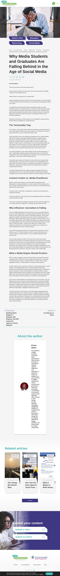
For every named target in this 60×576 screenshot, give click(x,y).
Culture (25, 50)
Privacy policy (36, 564)
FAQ (45, 564)
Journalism (38, 50)
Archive (16, 564)
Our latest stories (18, 50)
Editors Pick (31, 50)
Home (10, 50)
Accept (49, 573)
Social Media (46, 50)
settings (41, 574)
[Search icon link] (53, 3)
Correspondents (25, 564)
